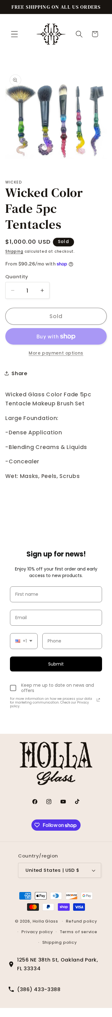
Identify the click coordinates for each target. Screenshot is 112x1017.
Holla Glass (45, 921)
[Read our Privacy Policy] (98, 700)
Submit (56, 664)
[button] (14, 34)
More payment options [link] (56, 353)
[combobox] (24, 641)
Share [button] (19, 373)
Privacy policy (37, 931)
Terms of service (78, 931)
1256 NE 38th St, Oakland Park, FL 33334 (57, 964)
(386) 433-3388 (39, 989)
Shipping (14, 251)
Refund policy (81, 921)
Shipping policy (59, 942)
